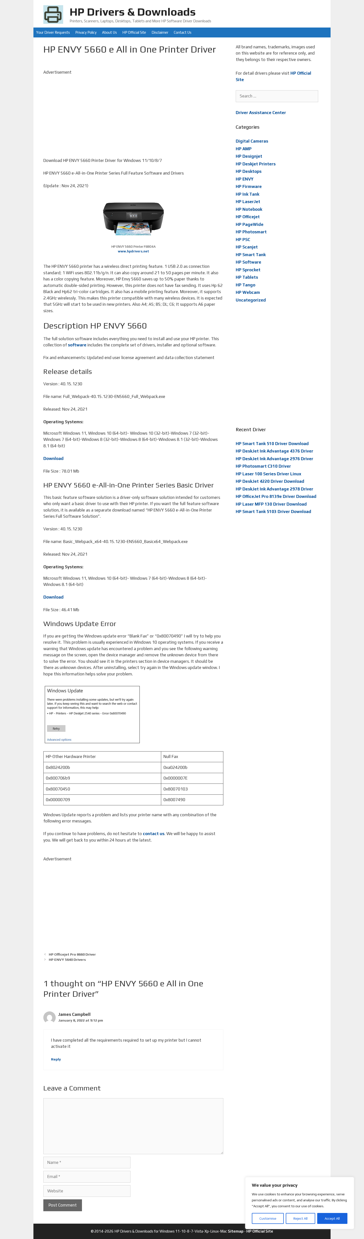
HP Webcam (248, 292)
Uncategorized (251, 300)
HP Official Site (134, 32)
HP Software (248, 262)
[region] (299, 1203)
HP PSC (243, 239)
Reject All (300, 1218)
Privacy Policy (86, 32)
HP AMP (244, 148)
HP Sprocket (248, 269)
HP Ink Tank (247, 194)
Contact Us (182, 32)
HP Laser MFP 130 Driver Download (271, 504)
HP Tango (245, 284)
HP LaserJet (248, 201)
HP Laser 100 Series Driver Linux (268, 473)
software (77, 344)
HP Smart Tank (251, 254)
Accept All (332, 1218)
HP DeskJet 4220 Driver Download (270, 481)
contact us (153, 833)
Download (53, 458)
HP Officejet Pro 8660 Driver (72, 954)
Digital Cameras (252, 141)
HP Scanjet (247, 246)
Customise (268, 1218)
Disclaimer (160, 32)
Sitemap (235, 1231)
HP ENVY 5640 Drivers (67, 959)
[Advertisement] (133, 110)
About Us (109, 32)
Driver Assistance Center (261, 112)
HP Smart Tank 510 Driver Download (272, 443)
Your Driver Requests (53, 32)
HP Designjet (249, 156)
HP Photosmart (251, 231)
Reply (56, 1059)
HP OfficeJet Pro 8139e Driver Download (276, 496)
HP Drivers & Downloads (133, 11)
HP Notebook (249, 209)
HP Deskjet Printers (256, 163)
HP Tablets (247, 277)
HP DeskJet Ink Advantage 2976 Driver (274, 458)
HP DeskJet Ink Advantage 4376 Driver (274, 451)
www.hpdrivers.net (133, 251)
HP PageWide (249, 224)
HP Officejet (248, 216)
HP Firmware (249, 186)
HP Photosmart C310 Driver (263, 466)
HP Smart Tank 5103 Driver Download (273, 511)
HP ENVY (245, 179)
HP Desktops (248, 171)
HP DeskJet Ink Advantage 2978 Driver (274, 488)
